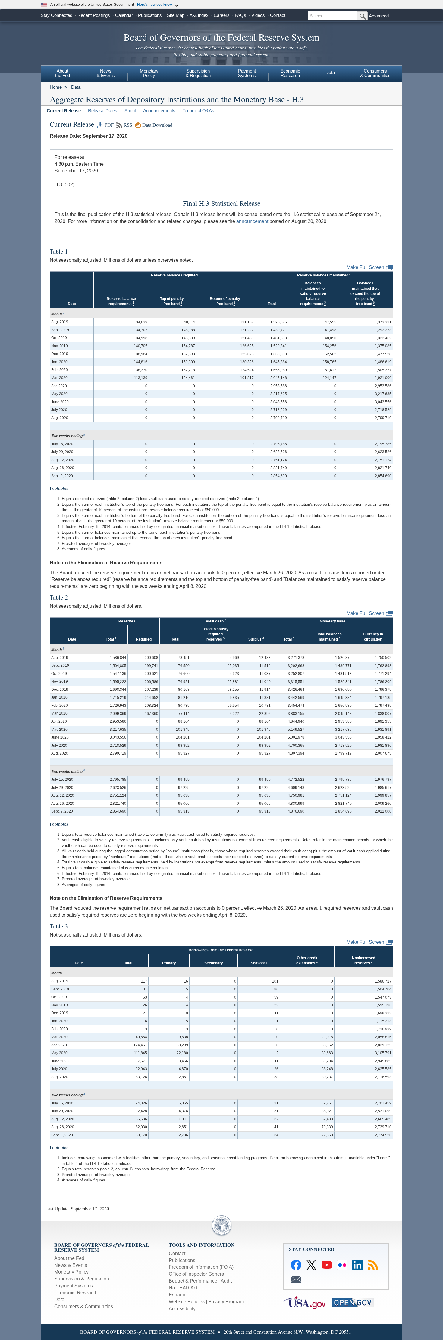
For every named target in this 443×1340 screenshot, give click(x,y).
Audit (226, 1280)
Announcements (159, 110)
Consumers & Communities (83, 1306)
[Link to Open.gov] (355, 1301)
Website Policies (187, 1301)
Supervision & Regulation (81, 1278)
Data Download (156, 125)
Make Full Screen (365, 267)
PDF (108, 125)
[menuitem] (62, 74)
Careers (222, 15)
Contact (277, 15)
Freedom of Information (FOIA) (201, 1267)
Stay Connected (56, 15)
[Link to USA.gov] (307, 1301)
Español (178, 1294)
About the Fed (69, 1258)
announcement (252, 221)
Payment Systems (73, 1285)
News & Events (70, 1265)
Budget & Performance (193, 1280)
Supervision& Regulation (198, 73)
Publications (150, 15)
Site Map (175, 15)
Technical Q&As (198, 110)
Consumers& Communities (375, 73)
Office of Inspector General (197, 1274)
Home (56, 87)
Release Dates (102, 110)
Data (330, 72)
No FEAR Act (183, 1287)
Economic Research (76, 1292)
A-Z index (199, 15)
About (130, 110)
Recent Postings (93, 15)
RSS (127, 125)
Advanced (379, 15)
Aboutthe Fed (62, 73)
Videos (258, 15)
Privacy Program (226, 1301)
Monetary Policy (71, 1271)
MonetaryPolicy (149, 73)
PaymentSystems (247, 73)
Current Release (64, 110)
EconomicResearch (290, 73)
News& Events (106, 73)
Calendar (124, 15)
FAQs (240, 15)
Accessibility (182, 1308)
